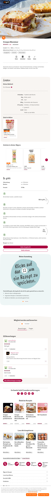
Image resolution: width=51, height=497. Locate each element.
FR (6, 485)
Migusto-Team (15, 353)
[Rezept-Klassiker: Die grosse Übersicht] (31, 443)
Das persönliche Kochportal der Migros (11, 458)
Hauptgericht (7, 52)
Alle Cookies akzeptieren (31, 494)
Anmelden (26, 301)
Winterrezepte (22, 52)
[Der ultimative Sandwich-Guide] (20, 443)
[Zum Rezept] (8, 414)
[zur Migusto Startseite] (6, 1)
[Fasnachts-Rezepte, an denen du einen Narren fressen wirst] (42, 443)
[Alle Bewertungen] (6, 44)
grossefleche (12, 340)
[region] (25, 491)
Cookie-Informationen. (33, 492)
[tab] (25, 472)
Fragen (31, 328)
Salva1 (10, 367)
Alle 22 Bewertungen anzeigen (12, 380)
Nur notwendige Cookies (43, 494)
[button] (5, 341)
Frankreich (14, 52)
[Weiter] (46, 159)
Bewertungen (22, 328)
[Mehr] (46, 349)
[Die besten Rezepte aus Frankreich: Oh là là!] (8, 443)
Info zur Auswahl (12, 87)
